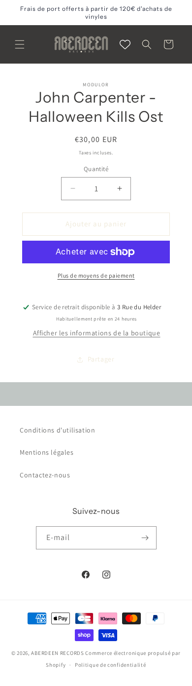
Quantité (96, 169)
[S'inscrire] (145, 537)
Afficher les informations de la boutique (96, 332)
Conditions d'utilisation (57, 430)
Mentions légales (47, 452)
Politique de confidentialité (110, 664)
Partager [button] (101, 359)
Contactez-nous (45, 474)
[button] (20, 44)
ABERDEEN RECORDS (57, 653)
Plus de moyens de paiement (96, 275)
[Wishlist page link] (125, 44)
